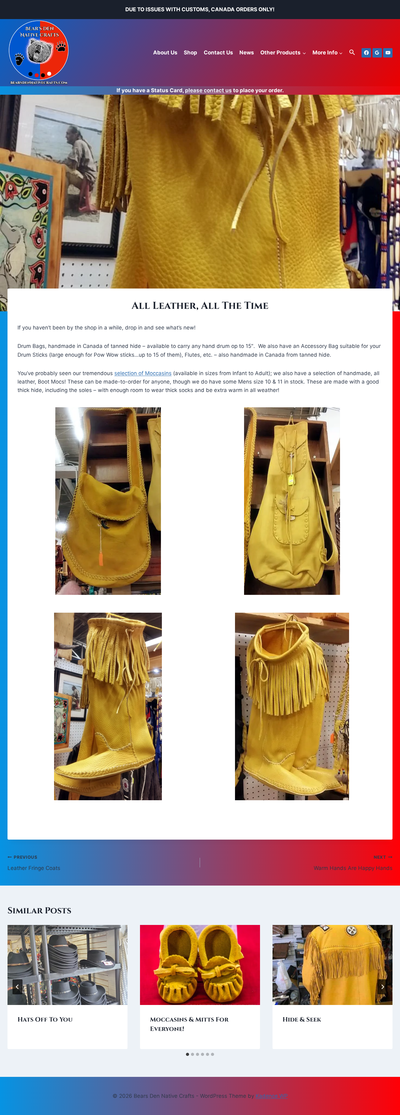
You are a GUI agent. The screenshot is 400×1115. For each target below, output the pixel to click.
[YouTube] (387, 53)
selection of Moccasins (143, 373)
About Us (165, 52)
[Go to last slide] (17, 986)
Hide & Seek (301, 1019)
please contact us (208, 90)
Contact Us (218, 52)
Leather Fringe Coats (34, 863)
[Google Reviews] (377, 53)
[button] (352, 52)
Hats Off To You (45, 1019)
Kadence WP (272, 1096)
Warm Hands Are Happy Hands (353, 863)
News (246, 52)
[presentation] (68, 965)
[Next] (383, 986)
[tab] (187, 1054)
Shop (190, 52)
